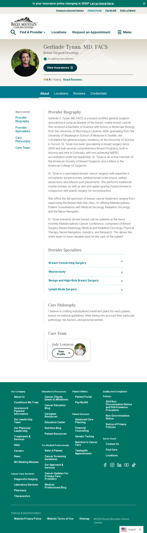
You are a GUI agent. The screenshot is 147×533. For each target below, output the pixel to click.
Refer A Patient (53, 450)
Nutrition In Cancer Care (86, 443)
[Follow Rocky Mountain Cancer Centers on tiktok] (134, 464)
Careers (19, 450)
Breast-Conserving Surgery (67, 263)
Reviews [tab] (79, 93)
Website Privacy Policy (27, 518)
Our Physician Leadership (22, 429)
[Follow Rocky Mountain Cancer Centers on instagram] (112, 464)
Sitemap (84, 518)
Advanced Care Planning (84, 421)
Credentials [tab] (99, 93)
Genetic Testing (84, 436)
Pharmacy (20, 490)
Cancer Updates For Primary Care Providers (56, 476)
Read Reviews (72, 79)
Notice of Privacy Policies (116, 426)
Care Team (22, 147)
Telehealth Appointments (83, 452)
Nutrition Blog (53, 428)
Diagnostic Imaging (25, 479)
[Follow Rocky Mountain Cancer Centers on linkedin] (119, 464)
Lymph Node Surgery (63, 289)
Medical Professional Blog (55, 486)
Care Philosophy (22, 139)
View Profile (61, 353)
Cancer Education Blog (55, 407)
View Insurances (58, 67)
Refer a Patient (127, 10)
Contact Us (112, 444)
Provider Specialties (22, 129)
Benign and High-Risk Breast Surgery (74, 280)
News (17, 456)
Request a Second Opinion (70, 10)
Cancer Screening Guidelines (55, 458)
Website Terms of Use (60, 518)
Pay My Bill (110, 10)
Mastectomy (57, 271)
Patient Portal (94, 10)
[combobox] (131, 529)
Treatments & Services (22, 438)
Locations (58, 32)
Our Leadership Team (23, 421)
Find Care (111, 449)
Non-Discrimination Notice (117, 417)
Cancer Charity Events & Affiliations (56, 398)
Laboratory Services (26, 484)
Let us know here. (102, 3)
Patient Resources (56, 433)
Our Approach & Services (54, 466)
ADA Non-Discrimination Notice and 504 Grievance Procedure (119, 405)
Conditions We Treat (26, 402)
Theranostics (22, 496)
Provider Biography (22, 119)
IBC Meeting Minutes (26, 462)
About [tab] (44, 93)
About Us (19, 396)
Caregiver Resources (51, 415)
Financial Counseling (82, 429)
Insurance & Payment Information (21, 411)
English (132, 529)
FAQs (17, 445)
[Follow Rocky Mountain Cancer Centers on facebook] (105, 464)
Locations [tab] (61, 93)
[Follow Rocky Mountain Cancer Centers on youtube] (126, 464)
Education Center (55, 422)
